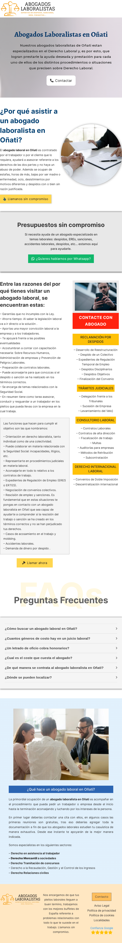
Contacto (101, 896)
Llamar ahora (37, 563)
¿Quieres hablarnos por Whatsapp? (63, 259)
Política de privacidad (101, 910)
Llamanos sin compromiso (28, 199)
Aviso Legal (101, 905)
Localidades (102, 920)
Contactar (63, 81)
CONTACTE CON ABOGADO (95, 321)
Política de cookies (101, 915)
